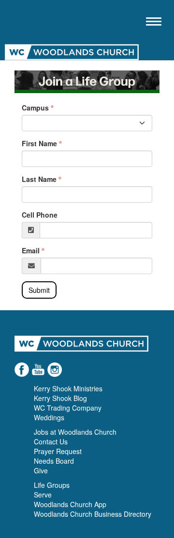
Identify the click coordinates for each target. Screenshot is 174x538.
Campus (35, 107)
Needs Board (54, 461)
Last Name (39, 179)
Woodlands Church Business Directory (92, 514)
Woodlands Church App (70, 504)
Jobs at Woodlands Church (75, 432)
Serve (43, 494)
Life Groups (52, 485)
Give (41, 470)
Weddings (49, 417)
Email (31, 250)
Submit (39, 290)
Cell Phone (40, 215)
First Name (39, 143)
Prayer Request (58, 451)
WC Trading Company (68, 408)
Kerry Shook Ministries (68, 388)
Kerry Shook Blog (60, 398)
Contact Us (51, 441)
